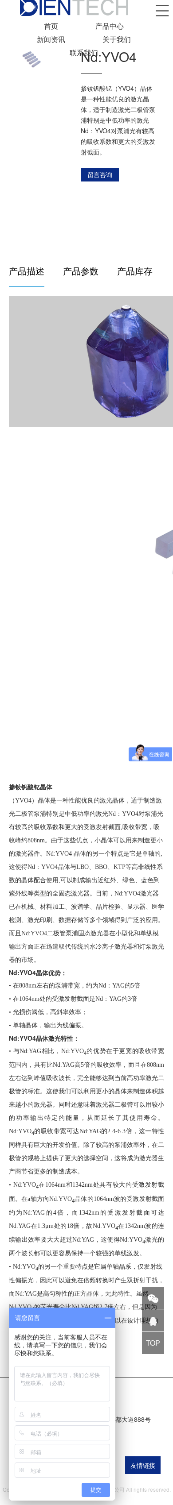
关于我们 (116, 39)
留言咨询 (99, 174)
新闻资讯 (51, 39)
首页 (51, 26)
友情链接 (142, 1465)
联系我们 (84, 52)
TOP (153, 1343)
